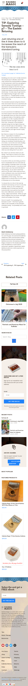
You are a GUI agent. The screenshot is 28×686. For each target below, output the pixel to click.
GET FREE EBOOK (14, 401)
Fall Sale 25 (14, 284)
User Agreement (15, 679)
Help (15, 667)
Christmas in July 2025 (14, 304)
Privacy (16, 654)
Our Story (5, 651)
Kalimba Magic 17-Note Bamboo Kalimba (13, 536)
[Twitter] (10, 645)
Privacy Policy (5, 679)
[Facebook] (7, 645)
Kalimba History (7, 664)
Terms (16, 651)
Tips (3, 632)
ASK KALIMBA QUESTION (14, 463)
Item (10, 18)
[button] (26, 3)
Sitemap (16, 670)
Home (3, 18)
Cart (15, 661)
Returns (16, 664)
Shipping (17, 658)
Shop (3, 654)
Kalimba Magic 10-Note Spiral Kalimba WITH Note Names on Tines (13, 504)
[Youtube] (3, 645)
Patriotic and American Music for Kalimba (14, 325)
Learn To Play (6, 658)
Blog (7, 18)
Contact (4, 670)
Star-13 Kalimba (6, 567)
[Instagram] (14, 645)
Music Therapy (6, 635)
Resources (5, 638)
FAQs (3, 667)
